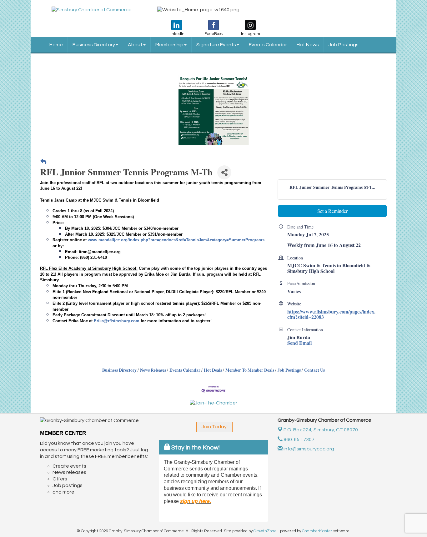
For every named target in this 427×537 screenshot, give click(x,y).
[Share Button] (224, 172)
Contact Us (314, 370)
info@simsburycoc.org (308, 448)
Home (56, 44)
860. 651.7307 (298, 439)
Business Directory (94, 44)
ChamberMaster (317, 531)
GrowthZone (265, 531)
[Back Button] (43, 161)
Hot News (308, 44)
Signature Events (216, 44)
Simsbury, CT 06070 (321, 429)
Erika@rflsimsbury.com (116, 321)
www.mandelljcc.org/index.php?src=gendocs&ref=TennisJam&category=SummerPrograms (176, 240)
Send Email (299, 342)
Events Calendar (268, 44)
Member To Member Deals (249, 370)
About (135, 44)
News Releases (153, 370)
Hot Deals (213, 370)
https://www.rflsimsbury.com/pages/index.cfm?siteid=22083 (331, 314)
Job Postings (344, 44)
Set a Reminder (332, 211)
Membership (169, 44)
